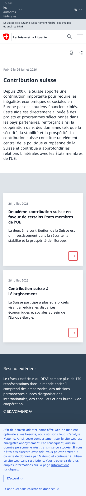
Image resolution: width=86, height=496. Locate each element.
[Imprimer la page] (71, 52)
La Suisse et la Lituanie (30, 37)
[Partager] (80, 52)
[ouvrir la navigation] (79, 37)
